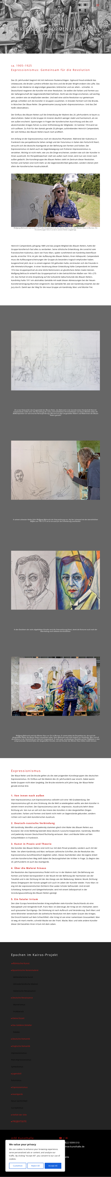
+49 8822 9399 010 (69, 1142)
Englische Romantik (21, 1046)
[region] (35, 1156)
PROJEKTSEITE (19, 1121)
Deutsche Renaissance (22, 997)
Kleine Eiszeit (18, 1018)
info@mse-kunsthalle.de (71, 1146)
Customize (17, 1165)
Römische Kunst (21, 963)
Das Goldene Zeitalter (22, 1025)
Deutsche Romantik (21, 1039)
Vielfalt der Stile (19, 1114)
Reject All (35, 1165)
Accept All (52, 1165)
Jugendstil (16, 1073)
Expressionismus (20, 1087)
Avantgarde (17, 1094)
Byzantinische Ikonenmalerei (25, 970)
